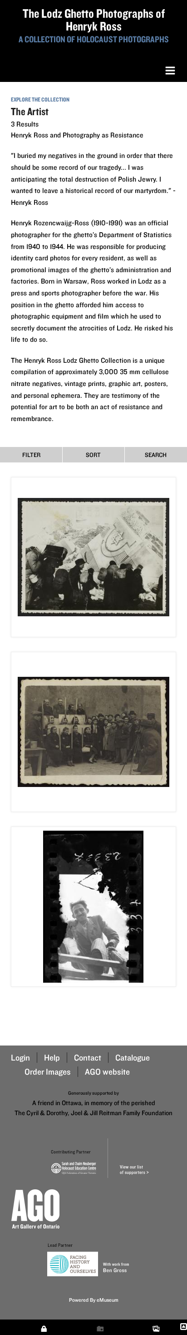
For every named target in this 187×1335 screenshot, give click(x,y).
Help (52, 1057)
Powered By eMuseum (93, 1299)
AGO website (107, 1071)
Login (20, 1057)
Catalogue (132, 1057)
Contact (87, 1057)
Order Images (48, 1071)
